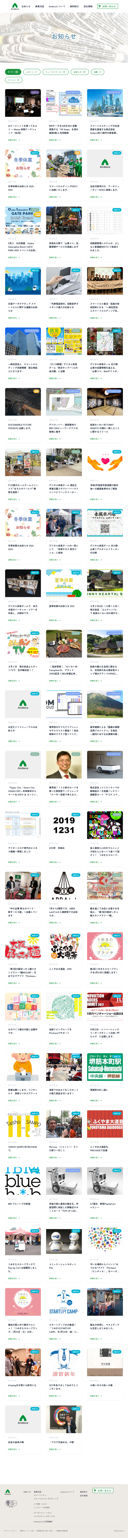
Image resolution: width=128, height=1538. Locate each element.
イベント (13, 79)
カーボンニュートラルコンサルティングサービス (44, 1514)
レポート (31, 71)
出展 (97, 71)
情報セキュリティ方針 (27, 1531)
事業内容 (39, 6)
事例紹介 (74, 6)
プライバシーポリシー (11, 1531)
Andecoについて (57, 6)
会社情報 (88, 6)
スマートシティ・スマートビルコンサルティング (46, 1497)
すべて (13, 71)
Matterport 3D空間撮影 (43, 1521)
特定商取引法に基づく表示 (44, 1531)
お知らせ (26, 6)
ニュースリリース (55, 71)
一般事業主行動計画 (61, 1531)
